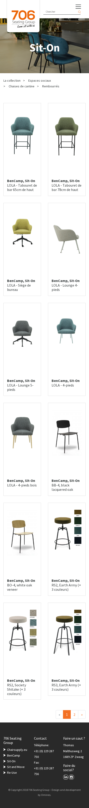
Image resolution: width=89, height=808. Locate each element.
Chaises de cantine (21, 86)
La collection (12, 80)
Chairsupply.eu (17, 750)
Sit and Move (16, 767)
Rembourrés (50, 86)
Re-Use (12, 772)
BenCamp (13, 755)
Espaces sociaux (39, 80)
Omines (45, 795)
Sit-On (11, 761)
